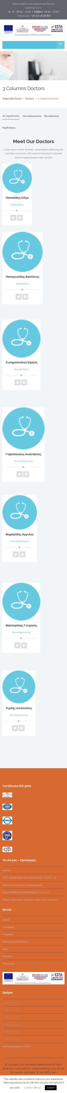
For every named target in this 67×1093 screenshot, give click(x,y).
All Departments (10, 116)
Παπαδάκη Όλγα (17, 197)
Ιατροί (5, 949)
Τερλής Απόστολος (19, 708)
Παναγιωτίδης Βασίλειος (22, 276)
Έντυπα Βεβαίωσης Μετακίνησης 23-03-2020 (26, 892)
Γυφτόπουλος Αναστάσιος (23, 454)
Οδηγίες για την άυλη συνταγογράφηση (22, 885)
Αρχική (5, 919)
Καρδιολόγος (9, 127)
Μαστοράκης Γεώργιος (21, 625)
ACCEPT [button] (51, 1088)
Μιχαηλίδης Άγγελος (20, 534)
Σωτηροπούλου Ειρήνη (21, 362)
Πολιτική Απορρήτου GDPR (16, 1046)
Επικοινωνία (8, 963)
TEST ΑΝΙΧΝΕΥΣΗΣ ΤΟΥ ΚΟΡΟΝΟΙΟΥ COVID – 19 (29, 877)
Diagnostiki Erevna (11, 98)
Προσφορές (8, 927)
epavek (6, 870)
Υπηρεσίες (7, 934)
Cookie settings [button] (32, 1087)
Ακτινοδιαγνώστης (32, 116)
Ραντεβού (7, 956)
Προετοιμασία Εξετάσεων (15, 941)
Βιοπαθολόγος (51, 116)
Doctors (29, 98)
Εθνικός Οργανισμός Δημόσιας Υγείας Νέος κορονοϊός (30, 899)
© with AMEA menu (47, 1072)
